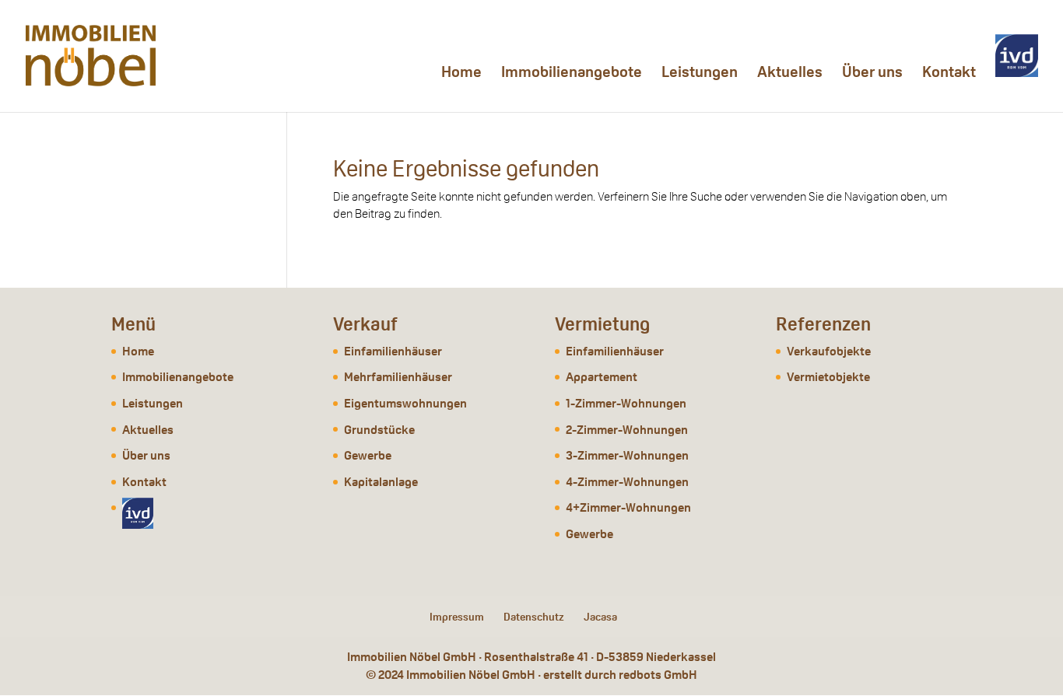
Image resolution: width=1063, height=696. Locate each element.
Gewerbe (367, 455)
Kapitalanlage (381, 482)
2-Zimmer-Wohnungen (627, 429)
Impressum (457, 617)
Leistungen (699, 74)
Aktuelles (790, 74)
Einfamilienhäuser (393, 351)
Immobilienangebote (571, 74)
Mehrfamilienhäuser (398, 377)
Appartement (601, 377)
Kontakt (949, 74)
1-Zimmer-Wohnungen (626, 403)
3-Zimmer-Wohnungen (627, 455)
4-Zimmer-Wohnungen (627, 482)
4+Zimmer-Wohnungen (628, 507)
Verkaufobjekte (829, 351)
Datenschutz (533, 617)
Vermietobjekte (828, 377)
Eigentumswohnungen (405, 403)
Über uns (872, 74)
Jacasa (600, 617)
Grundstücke (379, 429)
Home (461, 74)
